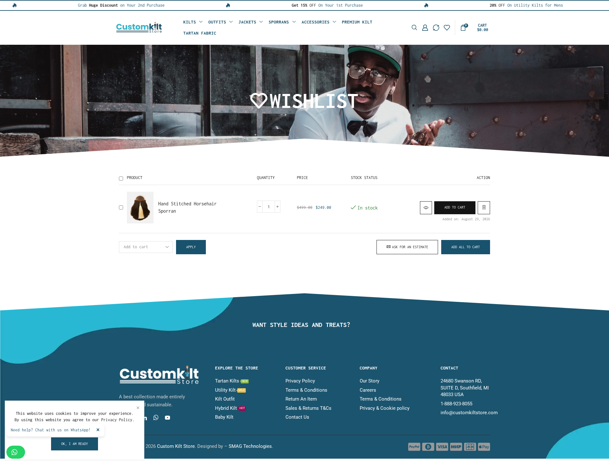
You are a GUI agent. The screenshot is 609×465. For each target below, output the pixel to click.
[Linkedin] (144, 417)
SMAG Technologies (250, 446)
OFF (286, 5)
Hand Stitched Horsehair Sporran (187, 207)
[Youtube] (167, 417)
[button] (414, 28)
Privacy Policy (116, 419)
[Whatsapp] (156, 417)
